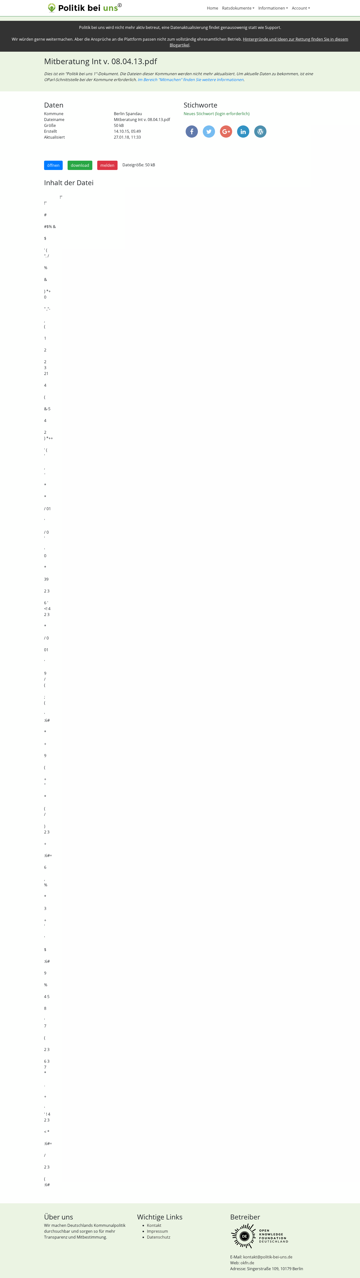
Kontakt (154, 1225)
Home (212, 8)
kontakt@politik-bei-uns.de (267, 1257)
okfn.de (247, 1263)
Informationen (271, 8)
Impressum (157, 1231)
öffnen (53, 165)
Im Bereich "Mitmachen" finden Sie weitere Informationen (190, 79)
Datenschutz (158, 1237)
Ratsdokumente (237, 8)
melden (107, 165)
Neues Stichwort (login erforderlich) (217, 113)
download (80, 165)
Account (299, 8)
